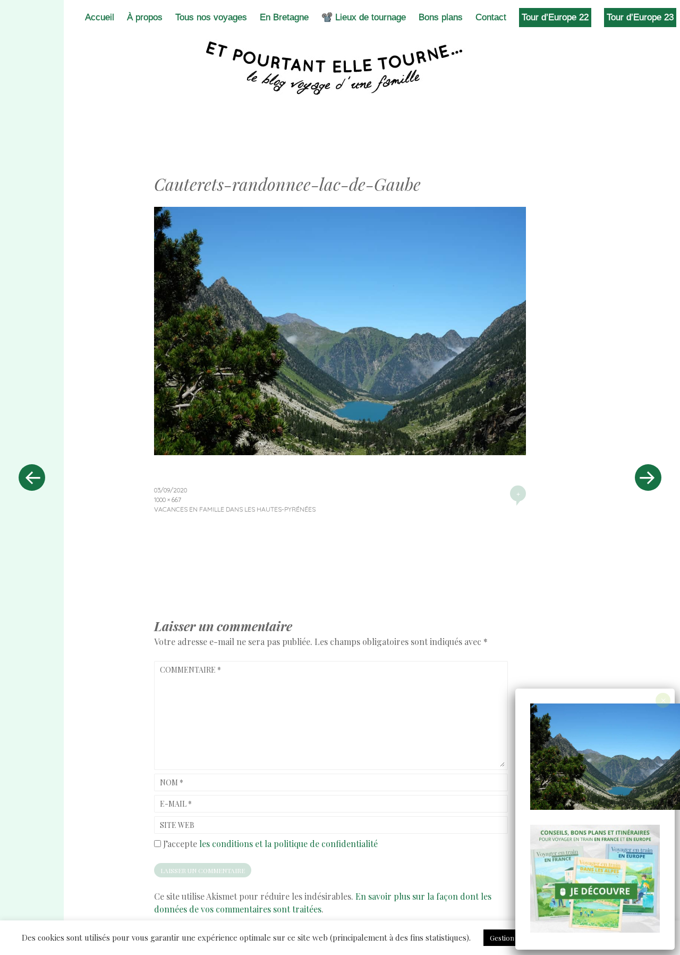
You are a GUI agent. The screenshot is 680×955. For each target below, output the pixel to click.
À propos (145, 17)
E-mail (176, 804)
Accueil (99, 17)
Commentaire (190, 670)
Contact (490, 17)
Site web (177, 825)
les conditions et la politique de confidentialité (288, 843)
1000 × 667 (167, 500)
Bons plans (441, 17)
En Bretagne (284, 17)
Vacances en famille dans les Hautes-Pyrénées (235, 509)
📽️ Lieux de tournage (363, 17)
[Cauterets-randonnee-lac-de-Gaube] (340, 451)
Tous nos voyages (211, 17)
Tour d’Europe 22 (555, 17)
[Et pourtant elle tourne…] (340, 68)
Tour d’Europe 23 (640, 17)
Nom (171, 782)
